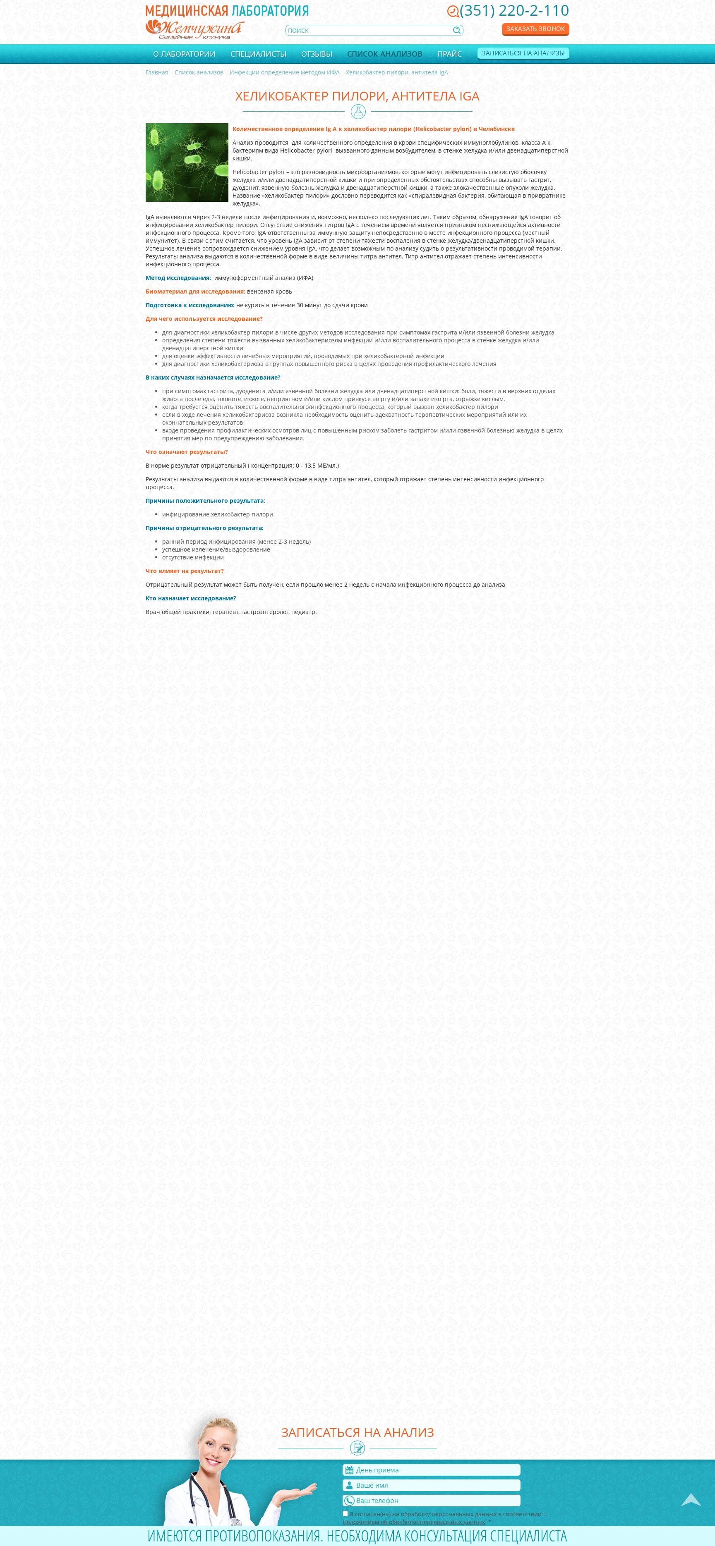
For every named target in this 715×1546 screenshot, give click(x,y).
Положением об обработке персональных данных (414, 1522)
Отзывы (316, 54)
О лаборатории (184, 54)
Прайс (449, 54)
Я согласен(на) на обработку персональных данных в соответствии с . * (444, 1518)
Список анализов (384, 54)
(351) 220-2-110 (514, 10)
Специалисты (258, 54)
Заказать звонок (535, 28)
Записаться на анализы (523, 53)
